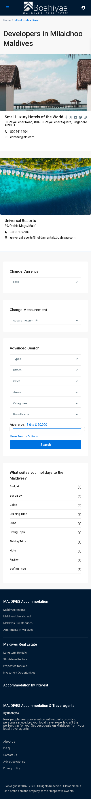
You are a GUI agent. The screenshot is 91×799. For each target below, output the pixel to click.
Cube (13, 523)
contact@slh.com (22, 137)
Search (45, 444)
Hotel (13, 550)
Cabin (13, 504)
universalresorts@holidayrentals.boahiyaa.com (43, 237)
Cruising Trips (18, 513)
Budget (14, 486)
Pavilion (14, 559)
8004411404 (19, 131)
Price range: (17, 424)
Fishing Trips (18, 541)
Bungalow (16, 495)
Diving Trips (17, 532)
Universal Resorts (20, 220)
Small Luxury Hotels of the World (34, 117)
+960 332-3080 (20, 232)
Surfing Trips (18, 568)
